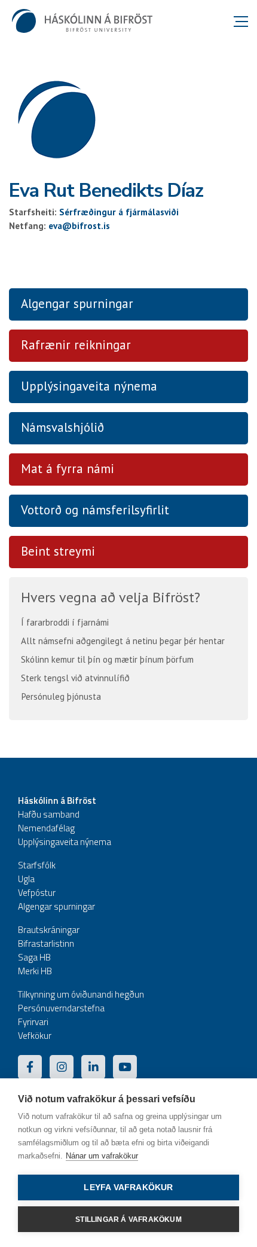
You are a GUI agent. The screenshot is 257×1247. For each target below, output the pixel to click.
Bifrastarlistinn (46, 943)
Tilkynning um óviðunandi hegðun (81, 994)
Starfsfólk (37, 865)
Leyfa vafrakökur (128, 1187)
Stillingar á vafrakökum (128, 1219)
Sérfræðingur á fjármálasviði (119, 212)
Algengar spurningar (77, 303)
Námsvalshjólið (62, 427)
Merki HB (35, 971)
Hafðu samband (48, 814)
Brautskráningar (48, 930)
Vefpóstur (37, 893)
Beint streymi (58, 551)
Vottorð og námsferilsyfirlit (95, 510)
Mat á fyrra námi (67, 469)
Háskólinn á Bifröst (57, 800)
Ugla (26, 879)
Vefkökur (34, 1035)
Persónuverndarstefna (61, 1008)
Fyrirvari (33, 1022)
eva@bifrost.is (79, 225)
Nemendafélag (46, 828)
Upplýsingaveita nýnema (89, 386)
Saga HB (34, 957)
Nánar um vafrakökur (102, 1155)
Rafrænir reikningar (76, 345)
